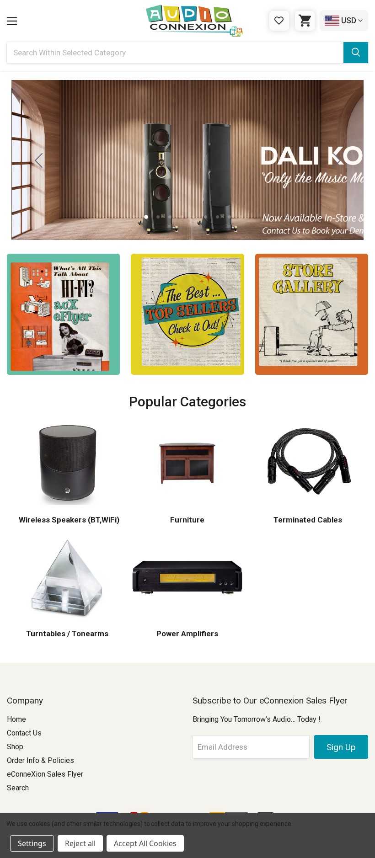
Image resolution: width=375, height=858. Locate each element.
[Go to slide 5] (181, 216)
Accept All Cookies (145, 843)
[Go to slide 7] (205, 216)
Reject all (80, 843)
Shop (15, 746)
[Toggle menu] (12, 21)
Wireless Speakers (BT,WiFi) (69, 519)
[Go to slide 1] (38, 160)
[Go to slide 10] (241, 216)
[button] (63, 314)
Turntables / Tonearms (67, 633)
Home (16, 719)
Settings (32, 843)
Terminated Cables (307, 519)
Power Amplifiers (187, 633)
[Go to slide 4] (169, 216)
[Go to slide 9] (229, 216)
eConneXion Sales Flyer (45, 774)
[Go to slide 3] (336, 160)
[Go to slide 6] (193, 216)
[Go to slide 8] (217, 216)
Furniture (187, 519)
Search (18, 787)
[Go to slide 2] (146, 217)
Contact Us (24, 733)
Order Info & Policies (40, 760)
